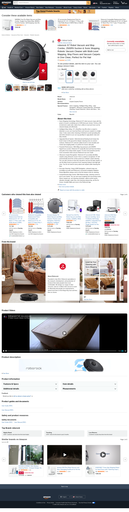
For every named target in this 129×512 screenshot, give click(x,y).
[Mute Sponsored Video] (41, 462)
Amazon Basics (29, 7)
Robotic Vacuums (34, 35)
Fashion (104, 7)
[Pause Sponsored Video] (41, 459)
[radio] (9, 87)
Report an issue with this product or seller (72, 190)
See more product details (66, 186)
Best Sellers (39, 7)
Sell (99, 7)
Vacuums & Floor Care (17, 35)
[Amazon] (6, 2)
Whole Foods (67, 7)
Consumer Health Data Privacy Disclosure (66, 502)
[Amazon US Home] (47, 498)
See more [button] (72, 111)
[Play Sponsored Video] (64, 455)
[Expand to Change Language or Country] (97, 3)
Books (85, 7)
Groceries (59, 7)
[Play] (3, 351)
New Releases (49, 7)
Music (117, 7)
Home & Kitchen (6, 35)
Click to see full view (29, 82)
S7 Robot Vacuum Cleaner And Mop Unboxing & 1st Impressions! (27, 318)
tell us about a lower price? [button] (22, 396)
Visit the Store (88, 299)
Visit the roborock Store (65, 43)
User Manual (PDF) (7, 410)
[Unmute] (125, 351)
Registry (111, 7)
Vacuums (26, 35)
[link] (28, 27)
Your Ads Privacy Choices (85, 502)
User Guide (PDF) (7, 406)
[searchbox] (52, 3)
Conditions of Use (40, 502)
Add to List (110, 50)
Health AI (10, 7)
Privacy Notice (50, 502)
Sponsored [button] (4, 442)
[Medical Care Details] (23, 7)
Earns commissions (26, 316)
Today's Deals (77, 7)
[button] (4, 7)
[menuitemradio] (122, 351)
